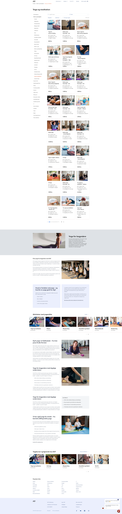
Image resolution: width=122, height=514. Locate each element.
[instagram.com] (88, 510)
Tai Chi (35, 69)
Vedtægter (63, 504)
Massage (48, 490)
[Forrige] (86, 334)
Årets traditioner (36, 117)
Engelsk (63, 483)
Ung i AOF (63, 502)
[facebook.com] (76, 510)
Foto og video (64, 491)
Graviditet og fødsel (37, 37)
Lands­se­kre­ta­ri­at (79, 504)
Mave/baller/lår (36, 42)
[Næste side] (63, 222)
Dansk (34, 483)
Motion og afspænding (38, 48)
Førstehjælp (35, 484)
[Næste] (88, 334)
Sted (72, 14)
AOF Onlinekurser (50, 502)
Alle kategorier (36, 14)
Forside (34, 3)
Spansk (34, 481)
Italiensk (34, 488)
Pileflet (48, 493)
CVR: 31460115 (49, 506)
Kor (62, 486)
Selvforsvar (36, 62)
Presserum (78, 506)
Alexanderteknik (37, 23)
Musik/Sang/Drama (36, 83)
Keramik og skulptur (79, 484)
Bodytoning (36, 28)
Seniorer (34, 90)
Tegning (77, 490)
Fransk (48, 486)
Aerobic (35, 19)
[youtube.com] (80, 510)
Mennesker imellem (36, 97)
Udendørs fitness (37, 71)
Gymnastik (36, 39)
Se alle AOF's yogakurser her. (38, 442)
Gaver (34, 110)
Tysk (62, 484)
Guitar (48, 488)
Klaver (63, 488)
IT (33, 103)
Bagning (77, 488)
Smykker (63, 490)
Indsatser (65, 1)
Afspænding (36, 21)
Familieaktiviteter (36, 99)
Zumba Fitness (36, 78)
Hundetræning (49, 483)
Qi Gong (35, 55)
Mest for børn (36, 44)
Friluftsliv (35, 108)
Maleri (34, 491)
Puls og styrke (36, 53)
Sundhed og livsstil (36, 101)
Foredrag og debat (36, 87)
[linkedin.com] (84, 510)
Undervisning (58, 1)
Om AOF (71, 1)
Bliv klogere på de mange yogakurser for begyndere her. (73, 300)
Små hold (35, 64)
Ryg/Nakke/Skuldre (37, 58)
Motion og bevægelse (40, 3)
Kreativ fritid (35, 80)
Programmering (78, 486)
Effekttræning (36, 35)
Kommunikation (36, 106)
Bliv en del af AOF (79, 502)
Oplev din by (35, 92)
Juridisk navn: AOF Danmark (52, 504)
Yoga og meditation (37, 76)
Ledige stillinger (64, 506)
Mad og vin (35, 94)
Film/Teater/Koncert (36, 115)
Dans (35, 32)
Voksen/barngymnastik (38, 74)
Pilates (35, 51)
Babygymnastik (36, 25)
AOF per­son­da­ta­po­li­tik (55, 510)
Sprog (34, 85)
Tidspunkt (50, 17)
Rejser (34, 113)
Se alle (86, 314)
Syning (48, 491)
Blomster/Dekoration (36, 493)
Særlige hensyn (37, 60)
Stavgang (35, 67)
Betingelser (49, 510)
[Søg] (48, 14)
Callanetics (36, 30)
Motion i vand (36, 46)
